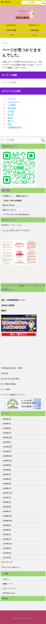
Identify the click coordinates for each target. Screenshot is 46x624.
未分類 (11, 114)
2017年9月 (7, 548)
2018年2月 (7, 534)
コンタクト (34, 35)
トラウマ (12, 98)
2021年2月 (7, 451)
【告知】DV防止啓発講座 (12, 200)
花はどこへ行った (9, 210)
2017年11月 (7, 544)
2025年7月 (7, 424)
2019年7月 (7, 497)
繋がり (11, 121)
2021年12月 (7, 447)
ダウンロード (16, 230)
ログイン (6, 579)
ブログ (11, 35)
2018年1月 (7, 539)
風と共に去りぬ (9, 205)
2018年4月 (7, 530)
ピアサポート (14, 102)
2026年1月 (7, 419)
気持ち (11, 118)
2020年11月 (7, 461)
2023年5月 (7, 428)
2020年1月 (7, 488)
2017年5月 (7, 558)
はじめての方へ (12, 25)
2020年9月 (7, 465)
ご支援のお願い (34, 30)
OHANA (5, 598)
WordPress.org (9, 593)
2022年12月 (7, 437)
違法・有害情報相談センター (13, 300)
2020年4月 (7, 479)
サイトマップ (7, 562)
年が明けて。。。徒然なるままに (15, 196)
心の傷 (11, 111)
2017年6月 (7, 553)
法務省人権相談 (7, 305)
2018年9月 (7, 525)
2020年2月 (7, 484)
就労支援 (12, 108)
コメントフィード (9, 588)
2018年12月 (7, 516)
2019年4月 (7, 502)
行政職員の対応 (15, 127)
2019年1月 (7, 511)
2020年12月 (7, 456)
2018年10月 (7, 521)
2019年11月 (7, 493)
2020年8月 (7, 470)
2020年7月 (7, 474)
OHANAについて (34, 25)
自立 (10, 124)
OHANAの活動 (11, 30)
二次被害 (12, 105)
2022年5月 (7, 442)
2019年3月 (7, 507)
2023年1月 (7, 433)
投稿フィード (8, 584)
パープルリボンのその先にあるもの (16, 214)
